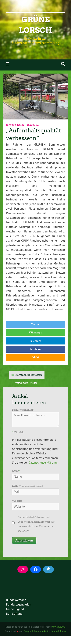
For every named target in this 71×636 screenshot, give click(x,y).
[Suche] (63, 63)
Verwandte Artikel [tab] (26, 382)
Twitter (35, 324)
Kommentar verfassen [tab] (28, 374)
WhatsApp (35, 332)
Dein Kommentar (23, 409)
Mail (27, 485)
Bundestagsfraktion (18, 604)
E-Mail (36, 357)
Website (17, 500)
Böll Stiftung (14, 613)
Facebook (35, 349)
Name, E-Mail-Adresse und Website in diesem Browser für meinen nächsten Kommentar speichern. (36, 524)
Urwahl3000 (58, 626)
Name (16, 470)
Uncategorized (16, 124)
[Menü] (7, 63)
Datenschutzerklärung (42, 462)
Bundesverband (16, 600)
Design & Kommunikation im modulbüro (45, 631)
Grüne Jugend (15, 609)
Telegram (35, 341)
